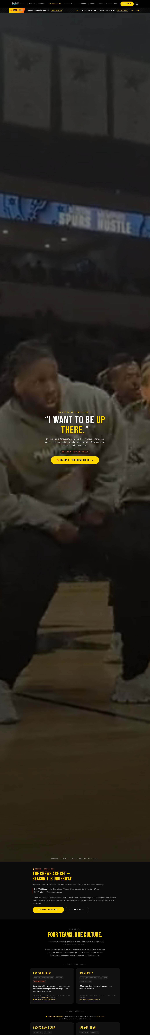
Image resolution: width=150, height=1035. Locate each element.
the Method (45, 997)
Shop (101, 4)
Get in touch (100, 1016)
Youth (23, 4)
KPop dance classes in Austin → (90, 999)
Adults (32, 4)
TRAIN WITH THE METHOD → (48, 910)
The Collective (55, 4)
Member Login (111, 4)
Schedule (68, 4)
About (92, 4)
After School (81, 4)
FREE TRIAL (127, 4)
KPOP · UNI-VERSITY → (77, 910)
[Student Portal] (137, 4)
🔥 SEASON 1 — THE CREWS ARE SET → (75, 460)
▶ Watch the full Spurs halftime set (44, 999)
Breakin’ (41, 4)
